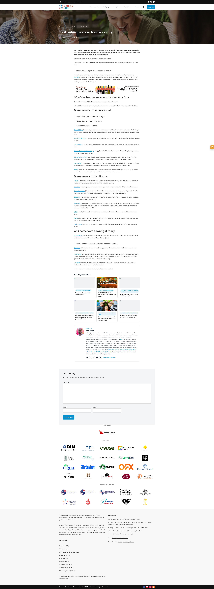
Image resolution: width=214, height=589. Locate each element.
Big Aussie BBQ (64, 546)
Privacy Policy (95, 576)
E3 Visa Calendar (64, 561)
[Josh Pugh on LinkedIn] (90, 357)
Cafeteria (77, 197)
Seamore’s (77, 203)
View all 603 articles (109, 357)
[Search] (144, 7)
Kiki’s (75, 212)
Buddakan (77, 248)
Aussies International (65, 564)
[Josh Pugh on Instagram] (93, 357)
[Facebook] (146, 2)
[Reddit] (154, 2)
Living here (116, 7)
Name (65, 407)
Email (95, 407)
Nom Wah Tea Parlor (80, 138)
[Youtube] (148, 2)
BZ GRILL (76, 180)
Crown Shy (77, 254)
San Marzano (78, 144)
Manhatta (77, 77)
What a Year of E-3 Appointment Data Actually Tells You (125, 531)
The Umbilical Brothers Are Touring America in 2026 (124, 519)
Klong (76, 169)
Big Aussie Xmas (64, 549)
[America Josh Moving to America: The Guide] (66, 7)
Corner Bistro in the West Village (84, 151)
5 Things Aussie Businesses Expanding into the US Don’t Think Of (128, 527)
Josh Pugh (64, 38)
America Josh (111, 333)
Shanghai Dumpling (80, 157)
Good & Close (63, 558)
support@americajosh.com (120, 538)
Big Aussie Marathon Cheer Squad (69, 552)
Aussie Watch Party (65, 555)
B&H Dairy (77, 163)
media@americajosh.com (126, 542)
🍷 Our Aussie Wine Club (66, 2)
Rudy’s (76, 218)
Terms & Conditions (65, 587)
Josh (121, 339)
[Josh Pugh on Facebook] (97, 357)
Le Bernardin (78, 235)
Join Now (151, 7)
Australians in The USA (66, 567)
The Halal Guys (78, 130)
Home (60, 26)
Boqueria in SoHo (79, 191)
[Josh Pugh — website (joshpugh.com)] (87, 357)
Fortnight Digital (71, 571)
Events (137, 7)
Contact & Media (78, 2)
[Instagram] (151, 2)
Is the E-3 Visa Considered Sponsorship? (120, 534)
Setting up (106, 7)
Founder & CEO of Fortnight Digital (101, 352)
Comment (66, 382)
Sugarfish (77, 262)
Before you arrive (94, 7)
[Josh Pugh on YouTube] (100, 357)
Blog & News (127, 7)
